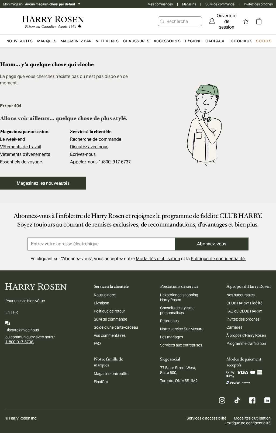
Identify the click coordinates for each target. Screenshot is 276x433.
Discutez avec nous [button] (89, 147)
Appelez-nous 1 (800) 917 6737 (100, 162)
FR (15, 312)
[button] (162, 21)
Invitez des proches (258, 4)
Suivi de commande (219, 4)
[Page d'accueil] (53, 21)
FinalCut (101, 381)
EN (7, 312)
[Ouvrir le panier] (258, 21)
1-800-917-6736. (19, 341)
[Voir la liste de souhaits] (246, 21)
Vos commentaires (110, 335)
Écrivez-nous (83, 154)
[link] (222, 21)
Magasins (189, 4)
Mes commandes (160, 4)
